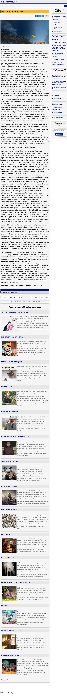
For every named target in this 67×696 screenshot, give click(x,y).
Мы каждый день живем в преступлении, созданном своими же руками (59, 83)
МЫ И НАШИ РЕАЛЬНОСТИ (9, 412)
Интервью (60, 117)
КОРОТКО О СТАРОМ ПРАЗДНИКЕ (11, 362)
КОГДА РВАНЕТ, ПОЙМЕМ (9, 486)
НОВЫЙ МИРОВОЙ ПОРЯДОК (10, 655)
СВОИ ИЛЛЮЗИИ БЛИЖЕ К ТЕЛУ (11, 630)
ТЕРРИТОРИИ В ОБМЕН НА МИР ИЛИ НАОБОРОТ (16, 312)
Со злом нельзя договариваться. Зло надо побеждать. (58, 77)
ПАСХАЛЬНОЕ (5, 534)
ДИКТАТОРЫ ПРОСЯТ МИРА (9, 461)
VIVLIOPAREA (57, 95)
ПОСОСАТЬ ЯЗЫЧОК (7, 557)
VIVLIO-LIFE (56, 92)
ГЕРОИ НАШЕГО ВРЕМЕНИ (9, 509)
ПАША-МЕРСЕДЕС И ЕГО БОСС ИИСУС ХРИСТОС (15, 582)
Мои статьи (9, 679)
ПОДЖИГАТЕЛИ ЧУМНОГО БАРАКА (12, 337)
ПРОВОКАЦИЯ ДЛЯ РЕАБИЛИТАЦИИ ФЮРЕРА (15, 436)
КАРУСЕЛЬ (4, 605)
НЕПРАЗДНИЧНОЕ (6, 387)
